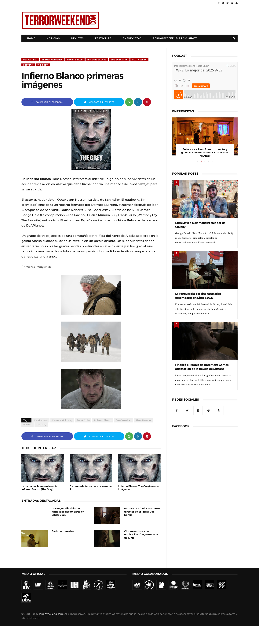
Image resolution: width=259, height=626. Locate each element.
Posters (28, 65)
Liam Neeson (139, 60)
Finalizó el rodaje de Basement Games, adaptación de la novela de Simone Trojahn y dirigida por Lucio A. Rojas (202, 368)
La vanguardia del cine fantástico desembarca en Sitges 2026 (68, 511)
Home (31, 38)
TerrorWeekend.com (51, 614)
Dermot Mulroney (52, 60)
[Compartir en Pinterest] (147, 101)
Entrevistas (132, 38)
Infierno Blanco (96, 60)
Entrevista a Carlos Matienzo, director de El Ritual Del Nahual (142, 511)
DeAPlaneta (30, 60)
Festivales (103, 38)
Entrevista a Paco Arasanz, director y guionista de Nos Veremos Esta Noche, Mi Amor (204, 152)
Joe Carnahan (119, 60)
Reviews (77, 38)
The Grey (43, 65)
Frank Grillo (75, 60)
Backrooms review (63, 531)
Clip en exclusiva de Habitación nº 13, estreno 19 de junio (141, 534)
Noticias (53, 38)
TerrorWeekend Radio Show (175, 38)
